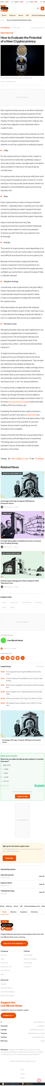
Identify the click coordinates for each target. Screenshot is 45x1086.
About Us (4, 955)
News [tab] (4, 912)
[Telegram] (18, 658)
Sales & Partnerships (7, 996)
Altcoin (20, 15)
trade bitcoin (31, 415)
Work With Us (5, 970)
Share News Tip (6, 967)
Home (2, 20)
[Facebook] (8, 658)
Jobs (2, 974)
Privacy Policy (28, 955)
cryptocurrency (26, 602)
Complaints (27, 967)
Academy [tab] (23, 912)
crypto (4, 607)
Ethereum (12, 15)
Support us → (8, 1015)
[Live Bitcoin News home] (5, 8)
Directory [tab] (34, 912)
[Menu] (42, 8)
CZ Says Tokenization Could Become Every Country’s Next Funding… (24, 679)
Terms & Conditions (30, 959)
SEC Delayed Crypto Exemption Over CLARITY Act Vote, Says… (24, 704)
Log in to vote (22, 796)
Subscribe (9, 858)
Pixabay (39, 458)
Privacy (22, 1074)
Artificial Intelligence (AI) (32, 906)
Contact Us (4, 963)
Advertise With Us (6, 988)
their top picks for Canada (18, 402)
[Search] (38, 8)
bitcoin (4, 602)
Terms (22, 1070)
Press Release (5, 28)
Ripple (12, 607)
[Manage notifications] (39, 1080)
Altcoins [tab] (13, 912)
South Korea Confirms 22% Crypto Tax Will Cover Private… (24, 698)
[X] (3, 658)
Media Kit (4, 984)
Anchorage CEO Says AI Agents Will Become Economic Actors (23, 673)
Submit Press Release (8, 992)
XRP (27, 15)
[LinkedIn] (13, 658)
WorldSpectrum (20, 458)
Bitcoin (4, 15)
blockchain (14, 602)
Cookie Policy (28, 963)
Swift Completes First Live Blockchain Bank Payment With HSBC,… (24, 693)
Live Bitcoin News (15, 640)
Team (2, 959)
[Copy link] (23, 658)
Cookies (22, 1078)
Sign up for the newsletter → (14, 943)
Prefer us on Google (8, 648)
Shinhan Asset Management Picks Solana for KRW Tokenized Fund (25, 686)
